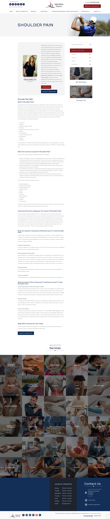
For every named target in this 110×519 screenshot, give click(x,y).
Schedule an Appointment (94, 504)
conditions (74, 64)
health (73, 61)
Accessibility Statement (85, 513)
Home (11, 11)
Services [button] (33, 11)
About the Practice (22, 11)
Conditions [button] (43, 11)
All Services (81, 82)
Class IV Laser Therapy (54, 310)
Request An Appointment (49, 91)
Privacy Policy (93, 513)
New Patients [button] (85, 11)
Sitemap (99, 513)
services (74, 57)
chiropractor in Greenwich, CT (47, 75)
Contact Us (97, 11)
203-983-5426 (46, 87)
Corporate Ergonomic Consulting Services (65, 11)
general (74, 54)
